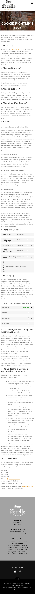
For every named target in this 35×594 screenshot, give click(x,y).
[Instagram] (15, 571)
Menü (32, 3)
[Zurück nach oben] (17, 579)
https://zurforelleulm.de (18, 49)
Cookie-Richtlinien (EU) (24, 587)
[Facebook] (20, 571)
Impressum (17, 590)
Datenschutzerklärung (9, 587)
